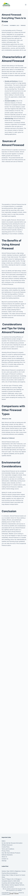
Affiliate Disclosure (7, 845)
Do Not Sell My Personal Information (12, 843)
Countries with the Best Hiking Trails (12, 883)
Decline (16, 893)
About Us (4, 856)
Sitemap (4, 860)
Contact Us (5, 858)
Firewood (23, 25)
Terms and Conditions (8, 849)
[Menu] (25, 4)
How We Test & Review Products (11, 853)
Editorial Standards (7, 855)
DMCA (3, 841)
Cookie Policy (6, 847)
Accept (12, 893)
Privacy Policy (6, 851)
